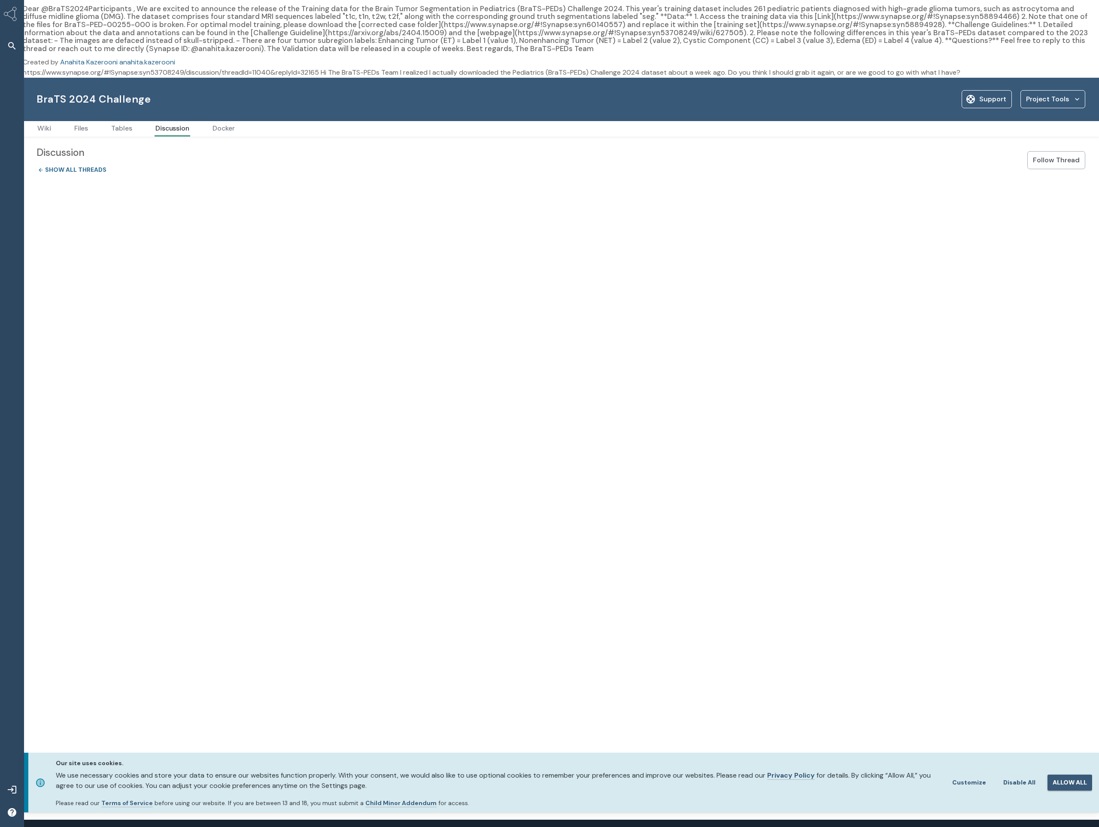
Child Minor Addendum (401, 803)
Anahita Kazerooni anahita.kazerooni (117, 62)
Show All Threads (69, 169)
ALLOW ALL (1070, 782)
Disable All (1019, 782)
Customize (969, 782)
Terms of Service (127, 803)
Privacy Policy (791, 775)
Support (992, 98)
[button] (12, 45)
